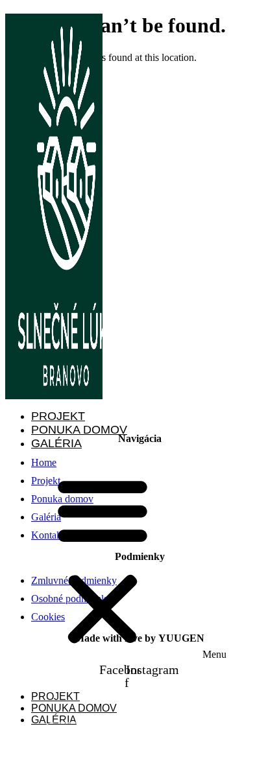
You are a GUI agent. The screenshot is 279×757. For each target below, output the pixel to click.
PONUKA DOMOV (79, 429)
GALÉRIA (56, 443)
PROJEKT (58, 416)
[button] (142, 560)
